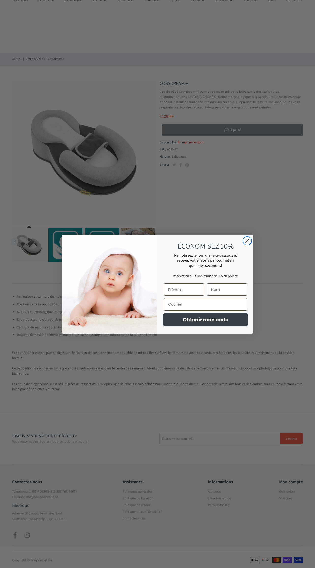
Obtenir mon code (205, 319)
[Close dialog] (247, 241)
